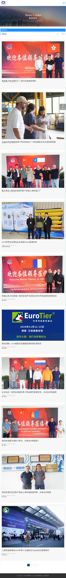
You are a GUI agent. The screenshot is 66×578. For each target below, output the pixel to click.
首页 (58, 34)
